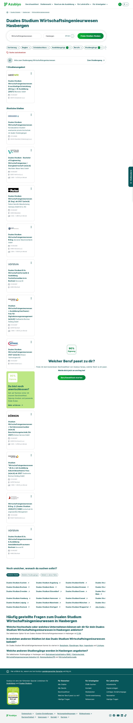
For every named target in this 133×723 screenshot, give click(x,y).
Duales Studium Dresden (17, 591)
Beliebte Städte (12, 575)
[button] (69, 36)
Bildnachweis (84, 714)
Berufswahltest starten (72, 378)
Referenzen (89, 699)
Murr (81, 645)
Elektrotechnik (78, 654)
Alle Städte (62, 684)
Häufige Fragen (64, 699)
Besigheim (64, 645)
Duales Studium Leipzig (16, 603)
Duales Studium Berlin (75, 583)
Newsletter (110, 695)
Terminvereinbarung (93, 695)
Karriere (64, 717)
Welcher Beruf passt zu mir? (68, 695)
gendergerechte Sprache (52, 671)
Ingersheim (88, 645)
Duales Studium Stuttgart (47, 607)
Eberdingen (74, 645)
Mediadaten (90, 692)
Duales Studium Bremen (76, 587)
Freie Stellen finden (90, 36)
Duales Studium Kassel (76, 598)
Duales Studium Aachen (16, 583)
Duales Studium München (77, 603)
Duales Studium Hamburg (17, 598)
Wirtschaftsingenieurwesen (40, 12)
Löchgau (100, 645)
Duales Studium (15, 12)
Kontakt (88, 688)
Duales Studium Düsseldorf (48, 591)
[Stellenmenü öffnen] (31, 73)
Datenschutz (27, 714)
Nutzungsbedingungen (66, 714)
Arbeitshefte (111, 684)
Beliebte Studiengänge (30, 575)
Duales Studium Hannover (47, 598)
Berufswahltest (32, 4)
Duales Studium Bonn (45, 587)
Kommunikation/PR (47, 657)
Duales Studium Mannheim (47, 603)
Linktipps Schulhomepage (116, 692)
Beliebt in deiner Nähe (49, 575)
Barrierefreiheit (28, 717)
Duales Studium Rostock (16, 607)
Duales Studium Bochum (16, 587)
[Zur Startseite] (12, 4)
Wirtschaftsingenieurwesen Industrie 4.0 (22, 657)
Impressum (42, 717)
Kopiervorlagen (112, 688)
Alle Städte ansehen (103, 607)
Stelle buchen (90, 684)
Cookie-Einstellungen (44, 714)
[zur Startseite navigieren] (7, 12)
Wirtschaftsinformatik (67, 657)
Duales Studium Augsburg (47, 583)
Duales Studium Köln (104, 598)
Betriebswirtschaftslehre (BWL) (58, 654)
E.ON (79, 633)
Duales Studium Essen (75, 591)
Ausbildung (10, 683)
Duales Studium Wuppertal (77, 607)
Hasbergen (26, 12)
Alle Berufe (62, 688)
